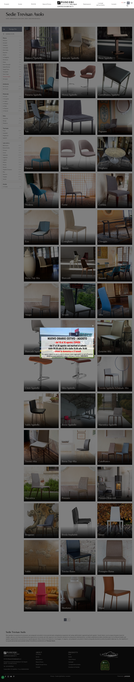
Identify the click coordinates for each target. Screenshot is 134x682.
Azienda (33, 4)
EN (125, 2)
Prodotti (6, 4)
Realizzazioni (87, 4)
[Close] (93, 326)
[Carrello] (132, 2)
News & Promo (47, 4)
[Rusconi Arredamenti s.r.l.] (67, 3)
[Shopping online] (128, 3)
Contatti (113, 4)
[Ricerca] (127, 6)
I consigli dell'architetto (100, 4)
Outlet (20, 4)
